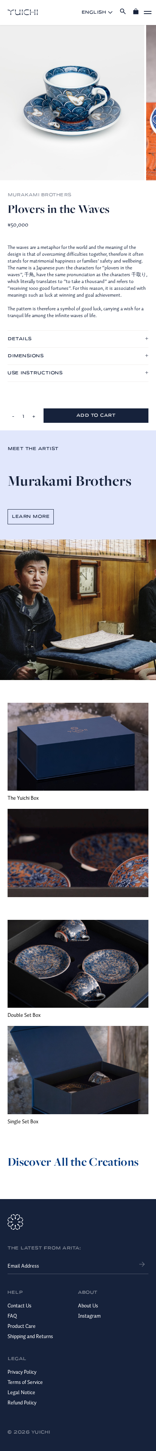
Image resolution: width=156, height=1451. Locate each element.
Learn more (31, 516)
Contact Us (19, 1305)
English (94, 12)
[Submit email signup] (141, 1263)
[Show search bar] (123, 12)
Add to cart (96, 415)
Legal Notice (21, 1392)
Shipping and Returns (30, 1336)
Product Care (22, 1326)
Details (20, 339)
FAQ (12, 1315)
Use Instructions (35, 373)
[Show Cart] (136, 12)
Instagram (89, 1315)
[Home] (23, 12)
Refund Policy (22, 1402)
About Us (88, 1305)
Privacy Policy (22, 1371)
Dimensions (26, 356)
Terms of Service (25, 1382)
